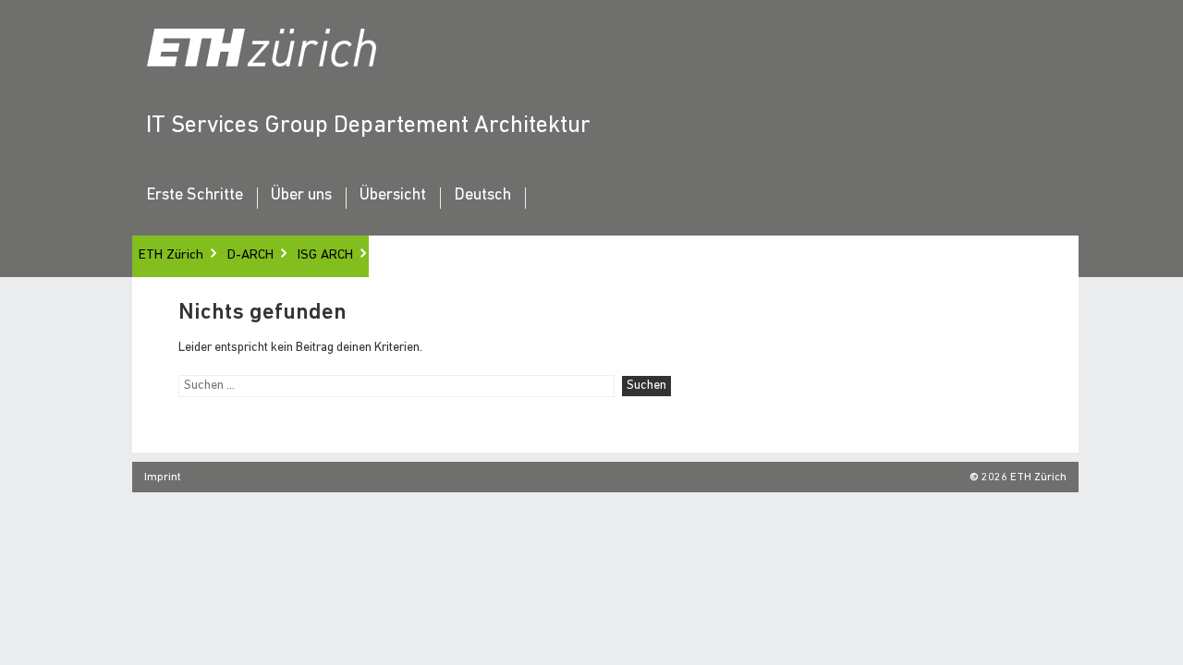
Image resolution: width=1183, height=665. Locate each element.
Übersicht (393, 195)
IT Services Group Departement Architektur (368, 126)
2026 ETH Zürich (1024, 477)
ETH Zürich (171, 255)
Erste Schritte (194, 195)
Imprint (162, 477)
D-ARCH (250, 255)
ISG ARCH (325, 255)
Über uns (301, 195)
